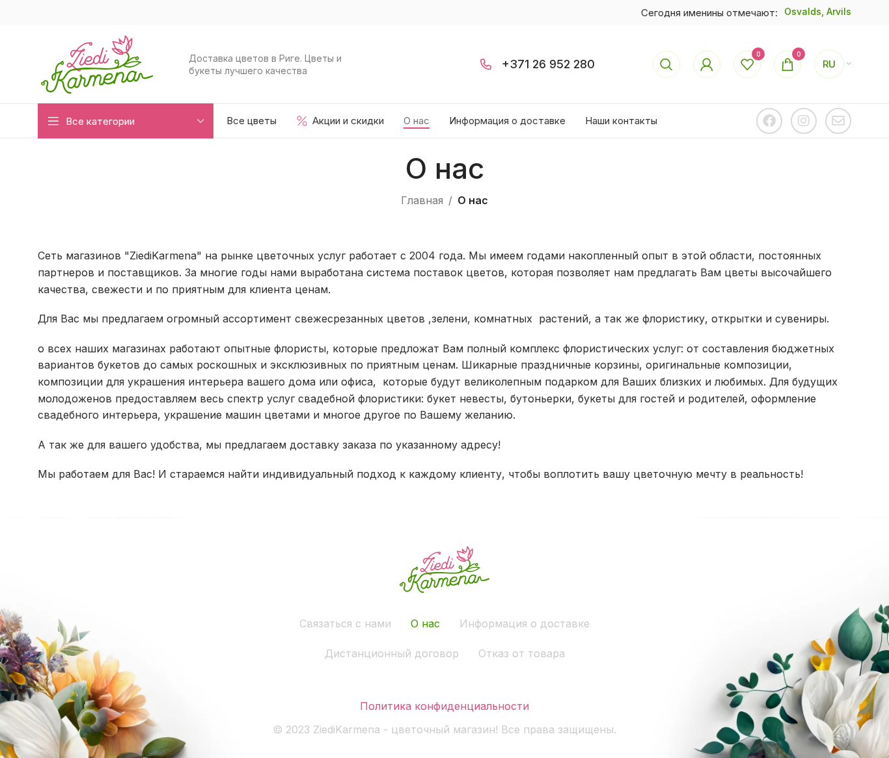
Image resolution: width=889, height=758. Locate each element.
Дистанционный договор (392, 653)
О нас (425, 623)
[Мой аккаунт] (707, 64)
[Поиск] (666, 64)
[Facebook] (769, 121)
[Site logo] (97, 63)
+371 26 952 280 (548, 64)
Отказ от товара (521, 653)
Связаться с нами (345, 623)
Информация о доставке (524, 623)
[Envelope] (838, 121)
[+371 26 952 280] (486, 64)
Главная (422, 200)
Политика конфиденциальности (444, 705)
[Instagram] (804, 121)
